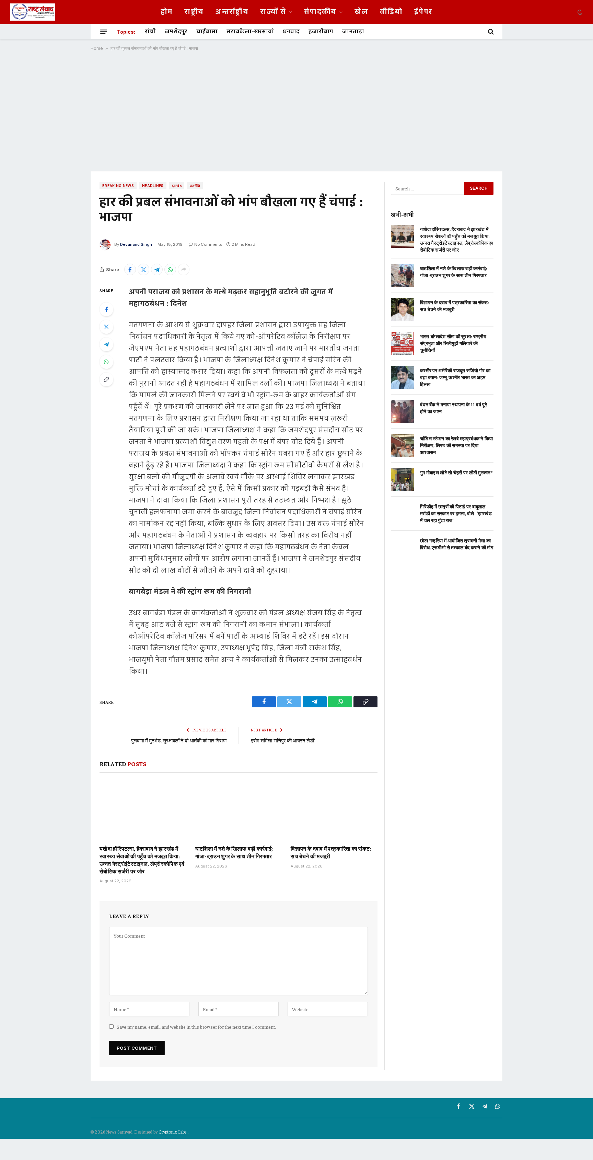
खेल (361, 12)
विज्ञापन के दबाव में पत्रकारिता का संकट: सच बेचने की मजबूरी (331, 852)
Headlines (153, 186)
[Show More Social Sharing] (183, 269)
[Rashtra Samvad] (32, 12)
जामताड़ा (353, 31)
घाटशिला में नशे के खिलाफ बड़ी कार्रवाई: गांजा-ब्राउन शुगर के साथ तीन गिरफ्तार (234, 852)
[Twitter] (106, 327)
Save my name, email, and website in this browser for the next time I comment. (196, 1027)
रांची (150, 31)
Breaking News (118, 186)
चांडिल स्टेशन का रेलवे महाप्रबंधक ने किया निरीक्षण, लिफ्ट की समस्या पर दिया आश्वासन (456, 445)
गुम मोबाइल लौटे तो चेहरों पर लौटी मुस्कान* (456, 472)
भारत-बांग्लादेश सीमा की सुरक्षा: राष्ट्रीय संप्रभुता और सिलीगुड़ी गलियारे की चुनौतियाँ (453, 343)
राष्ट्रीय (194, 12)
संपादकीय (320, 12)
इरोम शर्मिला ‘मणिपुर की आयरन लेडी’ (283, 740)
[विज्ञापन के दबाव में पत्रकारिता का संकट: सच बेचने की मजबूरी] (334, 810)
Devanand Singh (136, 244)
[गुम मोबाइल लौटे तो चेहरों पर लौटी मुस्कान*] (402, 479)
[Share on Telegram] (157, 269)
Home (97, 48)
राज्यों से (273, 12)
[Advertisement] (296, 111)
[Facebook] (106, 309)
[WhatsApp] (106, 362)
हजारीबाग (321, 31)
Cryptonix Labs (173, 1132)
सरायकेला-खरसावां (250, 31)
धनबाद (291, 31)
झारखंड (177, 186)
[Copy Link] (106, 379)
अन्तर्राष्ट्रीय (231, 12)
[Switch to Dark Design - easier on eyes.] (579, 12)
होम (167, 12)
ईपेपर (423, 12)
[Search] (490, 31)
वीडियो (391, 12)
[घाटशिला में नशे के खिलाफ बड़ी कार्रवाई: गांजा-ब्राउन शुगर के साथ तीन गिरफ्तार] (238, 810)
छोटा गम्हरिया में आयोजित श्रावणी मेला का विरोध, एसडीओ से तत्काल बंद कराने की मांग (456, 543)
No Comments (208, 244)
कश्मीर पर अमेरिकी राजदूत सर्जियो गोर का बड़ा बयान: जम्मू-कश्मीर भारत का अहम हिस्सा (455, 377)
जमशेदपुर (176, 31)
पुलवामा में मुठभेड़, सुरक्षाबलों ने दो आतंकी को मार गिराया (178, 740)
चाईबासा (207, 31)
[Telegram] (106, 344)
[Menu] (103, 31)
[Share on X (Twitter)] (143, 269)
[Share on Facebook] (130, 269)
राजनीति (195, 186)
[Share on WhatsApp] (170, 269)
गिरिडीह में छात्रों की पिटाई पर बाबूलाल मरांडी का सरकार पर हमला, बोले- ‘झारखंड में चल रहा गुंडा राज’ (456, 513)
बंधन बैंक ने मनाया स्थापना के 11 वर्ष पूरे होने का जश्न (453, 407)
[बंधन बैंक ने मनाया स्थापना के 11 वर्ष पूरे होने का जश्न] (402, 411)
